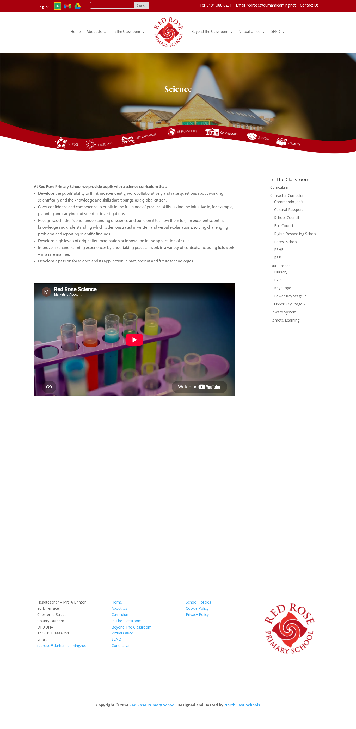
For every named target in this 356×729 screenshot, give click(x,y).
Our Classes (280, 265)
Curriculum (279, 187)
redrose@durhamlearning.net (61, 645)
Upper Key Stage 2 (289, 303)
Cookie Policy (197, 608)
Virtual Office (249, 32)
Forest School (286, 241)
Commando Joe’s (288, 201)
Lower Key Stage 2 (290, 295)
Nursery (280, 271)
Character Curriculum (288, 195)
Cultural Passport (288, 209)
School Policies (198, 602)
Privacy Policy (197, 614)
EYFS (278, 280)
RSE (277, 257)
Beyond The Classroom (210, 32)
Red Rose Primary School (152, 704)
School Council (286, 217)
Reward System (283, 312)
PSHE (278, 249)
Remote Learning (284, 320)
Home (76, 32)
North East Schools (242, 704)
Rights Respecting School (295, 233)
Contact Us (309, 5)
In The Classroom (126, 32)
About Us (94, 32)
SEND (275, 32)
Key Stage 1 (284, 287)
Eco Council (284, 225)
